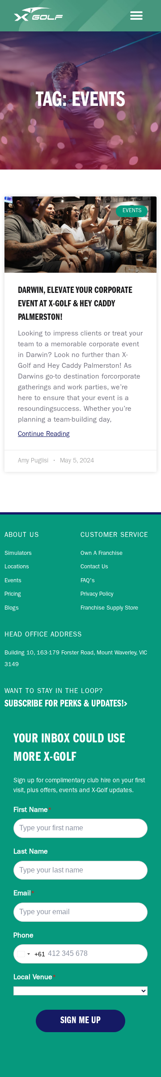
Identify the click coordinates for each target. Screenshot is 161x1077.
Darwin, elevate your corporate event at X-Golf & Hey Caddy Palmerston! (75, 304)
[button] (136, 16)
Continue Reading (44, 435)
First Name (32, 810)
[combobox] (29, 954)
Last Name (30, 852)
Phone (23, 936)
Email (23, 894)
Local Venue (34, 977)
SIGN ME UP (80, 1020)
